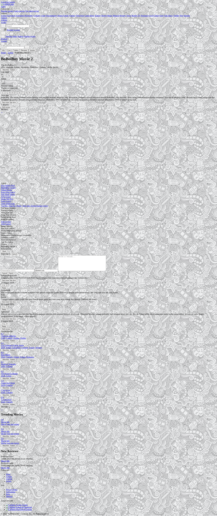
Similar (32, 50)
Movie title (5, 461)
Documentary (51, 16)
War (181, 16)
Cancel (14, 254)
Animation (20, 16)
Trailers (20, 36)
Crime (43, 16)
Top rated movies (32, 11)
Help (8, 494)
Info (3, 50)
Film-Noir (80, 16)
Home (3, 53)
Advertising (10, 492)
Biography (28, 16)
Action (3, 16)
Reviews (24, 50)
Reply (4, 288)
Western (186, 16)
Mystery (122, 16)
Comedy (36, 16)
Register (4, 39)
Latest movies (19, 11)
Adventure (11, 16)
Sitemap (9, 496)
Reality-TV (136, 16)
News (128, 16)
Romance (145, 16)
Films (8, 474)
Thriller (176, 16)
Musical (116, 16)
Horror (104, 16)
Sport (161, 16)
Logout (4, 41)
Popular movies (7, 11)
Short (156, 16)
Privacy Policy (12, 490)
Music (109, 16)
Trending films (11, 36)
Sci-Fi (151, 16)
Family (66, 16)
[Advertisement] (76, 134)
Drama (60, 16)
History (98, 16)
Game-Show (89, 16)
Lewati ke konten (8, 2)
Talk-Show (168, 16)
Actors (32, 36)
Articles (27, 36)
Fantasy (72, 16)
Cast (9, 50)
